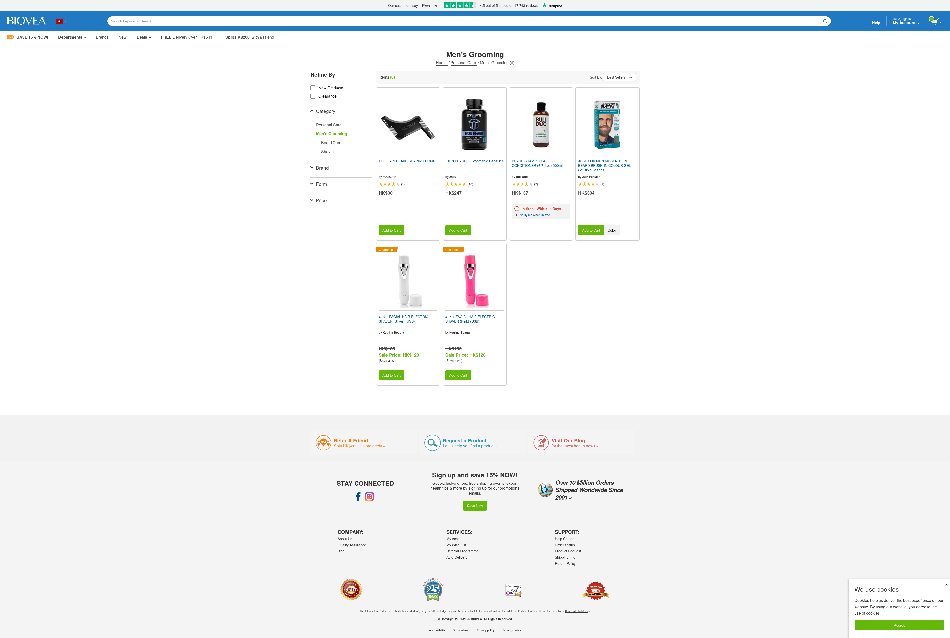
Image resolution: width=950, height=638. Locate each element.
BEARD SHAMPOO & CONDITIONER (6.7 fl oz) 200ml (537, 163)
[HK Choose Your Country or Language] (61, 21)
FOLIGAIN (390, 177)
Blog (341, 551)
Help (876, 22)
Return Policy (565, 563)
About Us (345, 538)
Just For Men (591, 177)
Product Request (568, 551)
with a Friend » (251, 37)
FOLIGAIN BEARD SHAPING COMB (407, 161)
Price (321, 200)
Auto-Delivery (456, 557)
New (123, 37)
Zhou (452, 177)
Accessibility (437, 630)
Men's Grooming (331, 133)
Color (612, 230)
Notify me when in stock (535, 215)
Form (321, 183)
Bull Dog (522, 177)
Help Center (564, 538)
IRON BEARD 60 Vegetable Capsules (474, 161)
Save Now (475, 505)
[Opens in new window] (358, 496)
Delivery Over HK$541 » (188, 37)
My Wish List (456, 544)
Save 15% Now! (32, 37)
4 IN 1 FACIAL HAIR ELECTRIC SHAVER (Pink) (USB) (470, 318)
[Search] (825, 21)
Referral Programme (462, 551)
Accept (899, 625)
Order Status (565, 544)
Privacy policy (486, 630)
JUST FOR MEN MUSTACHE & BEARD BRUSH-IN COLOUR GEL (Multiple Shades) (604, 165)
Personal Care (464, 62)
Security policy (512, 630)
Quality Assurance (352, 544)
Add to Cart (391, 230)
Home (442, 62)
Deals (142, 37)
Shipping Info (565, 557)
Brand (322, 167)
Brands (102, 37)
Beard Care (331, 142)
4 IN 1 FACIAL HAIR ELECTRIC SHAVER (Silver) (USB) (403, 318)
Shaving (328, 151)
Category (325, 111)
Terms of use (461, 630)
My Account (455, 538)
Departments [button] (70, 37)
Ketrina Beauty (393, 332)
